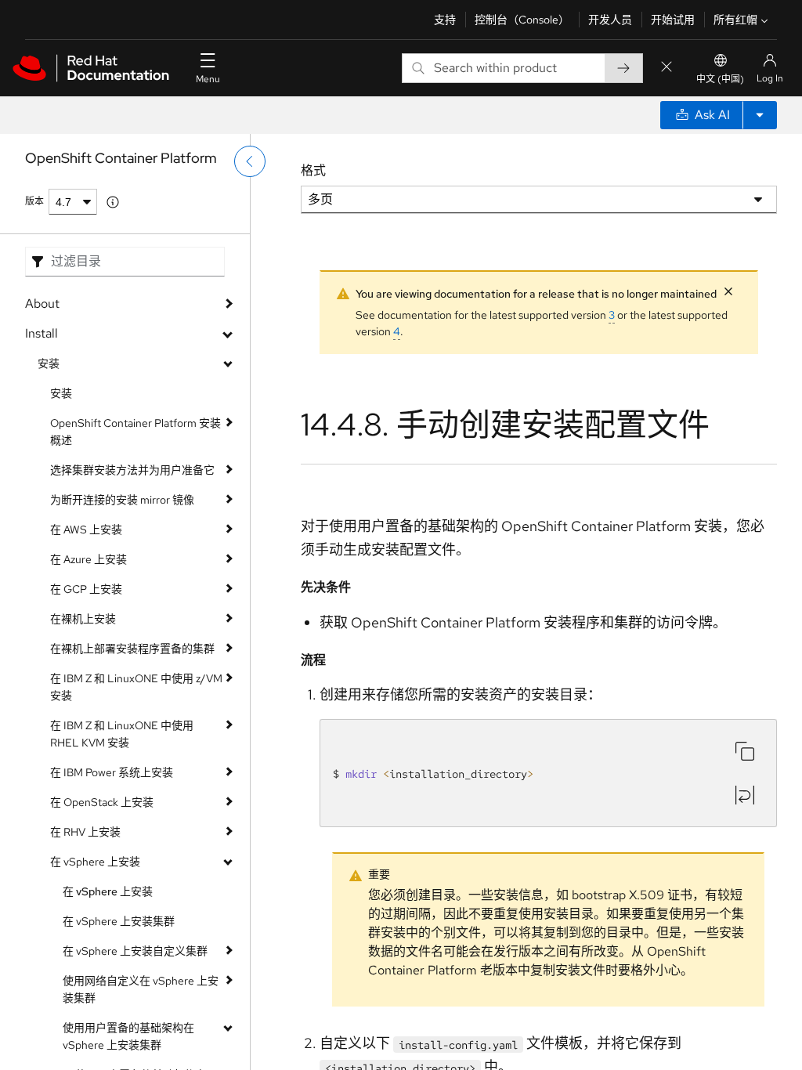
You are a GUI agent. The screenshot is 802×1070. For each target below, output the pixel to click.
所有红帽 (735, 20)
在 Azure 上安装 (88, 559)
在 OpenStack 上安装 (102, 802)
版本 (34, 201)
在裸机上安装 (83, 619)
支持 (445, 20)
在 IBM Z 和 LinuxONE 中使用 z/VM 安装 (136, 687)
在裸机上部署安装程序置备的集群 (132, 649)
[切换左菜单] (250, 161)
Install (41, 333)
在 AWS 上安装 (86, 529)
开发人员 (610, 20)
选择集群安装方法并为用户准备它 (132, 470)
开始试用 (673, 20)
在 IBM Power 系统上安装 (111, 772)
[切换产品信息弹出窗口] (113, 202)
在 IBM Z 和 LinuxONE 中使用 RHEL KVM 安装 (121, 734)
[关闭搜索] (666, 68)
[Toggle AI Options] (759, 115)
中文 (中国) (720, 79)
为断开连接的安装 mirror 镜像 (122, 500)
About (42, 303)
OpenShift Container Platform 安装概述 (135, 431)
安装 (49, 363)
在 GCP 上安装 (86, 589)
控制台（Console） (522, 20)
